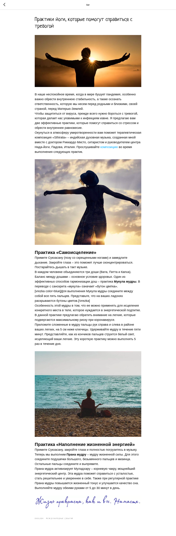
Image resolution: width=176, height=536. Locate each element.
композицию (109, 147)
